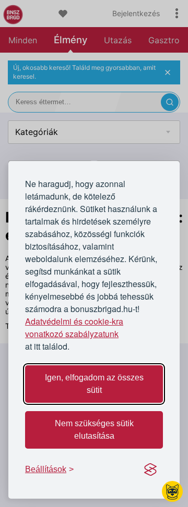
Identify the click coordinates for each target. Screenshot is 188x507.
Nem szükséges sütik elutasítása (94, 429)
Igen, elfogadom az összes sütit (94, 383)
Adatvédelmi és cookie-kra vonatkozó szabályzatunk (74, 327)
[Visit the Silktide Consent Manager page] (150, 469)
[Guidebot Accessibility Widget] (172, 491)
